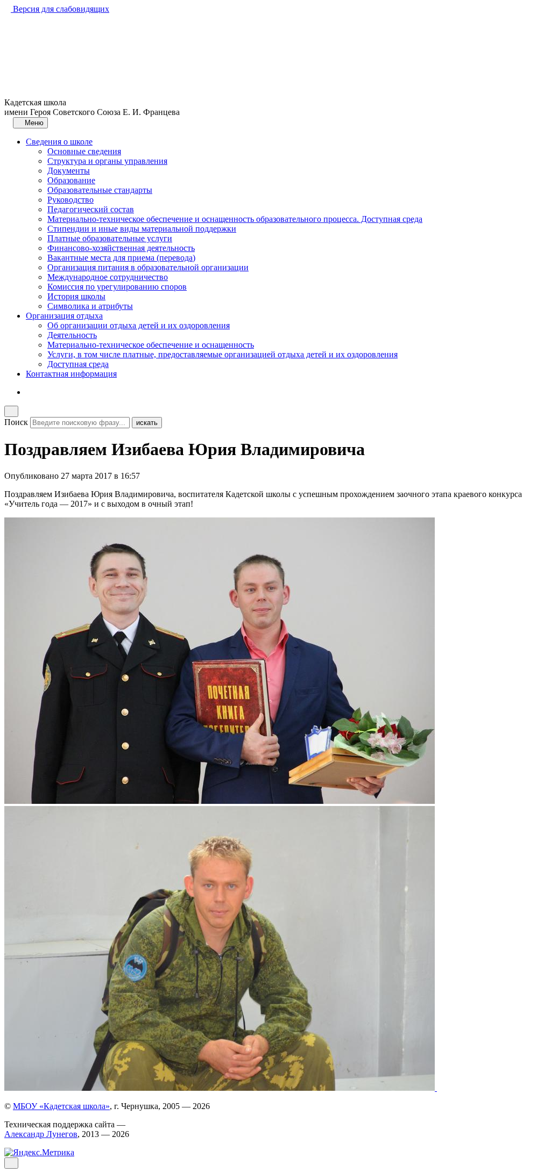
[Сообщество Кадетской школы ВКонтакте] (29, 392)
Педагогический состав (90, 209)
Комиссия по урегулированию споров (117, 286)
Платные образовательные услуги (109, 238)
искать (147, 423)
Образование (71, 180)
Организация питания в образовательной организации (148, 267)
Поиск (16, 422)
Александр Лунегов (40, 1134)
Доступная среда (78, 364)
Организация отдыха (64, 315)
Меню (33, 123)
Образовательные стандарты (99, 190)
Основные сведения (84, 151)
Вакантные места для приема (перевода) (121, 257)
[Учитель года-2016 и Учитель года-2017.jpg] (219, 800)
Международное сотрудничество (107, 277)
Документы (68, 170)
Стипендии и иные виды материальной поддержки (141, 228)
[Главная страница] (7, 122)
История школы (76, 296)
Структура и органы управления (107, 160)
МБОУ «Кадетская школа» (61, 1106)
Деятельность (72, 335)
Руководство (70, 199)
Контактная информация (71, 373)
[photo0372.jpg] (220, 1087)
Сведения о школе (59, 141)
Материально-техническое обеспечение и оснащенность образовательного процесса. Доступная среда (234, 219)
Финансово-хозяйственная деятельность (121, 248)
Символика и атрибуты (90, 306)
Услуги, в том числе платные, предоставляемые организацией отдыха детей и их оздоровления (222, 354)
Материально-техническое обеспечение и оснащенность (150, 344)
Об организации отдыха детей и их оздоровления (138, 325)
